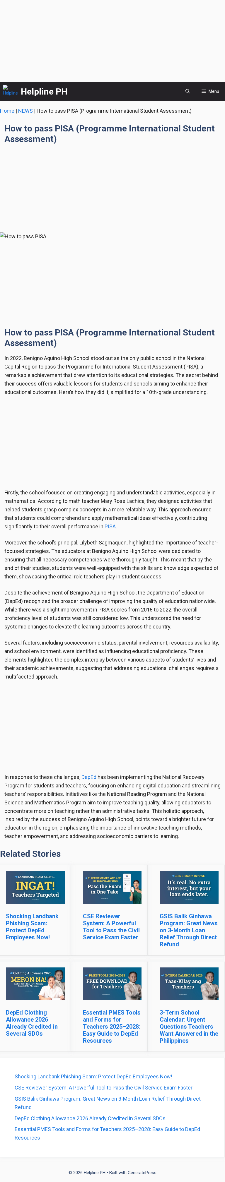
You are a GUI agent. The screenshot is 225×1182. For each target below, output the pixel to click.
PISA (110, 526)
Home (7, 111)
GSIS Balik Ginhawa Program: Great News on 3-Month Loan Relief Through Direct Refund (189, 930)
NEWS (25, 111)
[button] (188, 91)
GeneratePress (142, 1172)
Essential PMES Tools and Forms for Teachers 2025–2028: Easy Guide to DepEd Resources (112, 1026)
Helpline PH (44, 91)
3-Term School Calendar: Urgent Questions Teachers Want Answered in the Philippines (189, 1026)
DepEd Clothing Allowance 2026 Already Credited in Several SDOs (32, 1023)
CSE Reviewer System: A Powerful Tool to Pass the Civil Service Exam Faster (111, 927)
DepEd (88, 777)
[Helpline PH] (10, 91)
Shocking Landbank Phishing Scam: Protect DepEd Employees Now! (32, 927)
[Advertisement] (112, 41)
